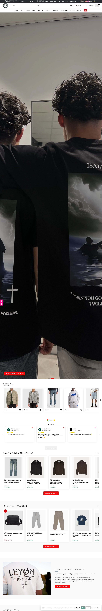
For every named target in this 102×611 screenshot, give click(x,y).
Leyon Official (64, 10)
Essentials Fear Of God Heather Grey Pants (57, 533)
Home (16, 10)
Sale (63, 1)
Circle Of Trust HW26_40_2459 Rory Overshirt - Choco (56, 482)
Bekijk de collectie (62, 586)
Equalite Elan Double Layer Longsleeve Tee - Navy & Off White (82, 535)
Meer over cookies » (95, 607)
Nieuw (58, 1)
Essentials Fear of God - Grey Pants (35, 534)
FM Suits (72, 10)
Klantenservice (72, 1)
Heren (51, 1)
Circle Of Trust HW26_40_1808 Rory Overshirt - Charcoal (34, 482)
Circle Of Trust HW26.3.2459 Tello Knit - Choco (81, 482)
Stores (66, 1)
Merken (79, 10)
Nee (88, 607)
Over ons (55, 10)
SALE (85, 10)
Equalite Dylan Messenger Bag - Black (13, 534)
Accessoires (45, 10)
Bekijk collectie (50, 493)
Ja (82, 607)
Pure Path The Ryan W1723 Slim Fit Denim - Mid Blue (12, 481)
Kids (55, 1)
